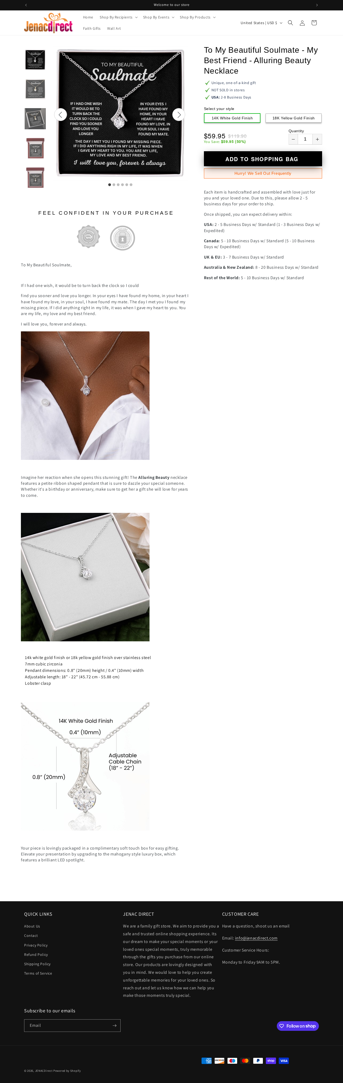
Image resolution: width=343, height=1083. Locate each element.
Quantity (296, 131)
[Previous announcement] (26, 5)
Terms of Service (38, 973)
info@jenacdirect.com (256, 938)
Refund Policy (36, 954)
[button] (118, 17)
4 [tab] (122, 185)
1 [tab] (109, 185)
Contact (31, 935)
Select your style (219, 109)
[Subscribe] (114, 1025)
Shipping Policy (37, 963)
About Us (32, 926)
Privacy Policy (35, 945)
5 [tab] (127, 185)
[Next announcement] (317, 5)
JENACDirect (44, 1071)
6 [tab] (131, 185)
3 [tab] (118, 185)
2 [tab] (114, 185)
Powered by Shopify (67, 1071)
